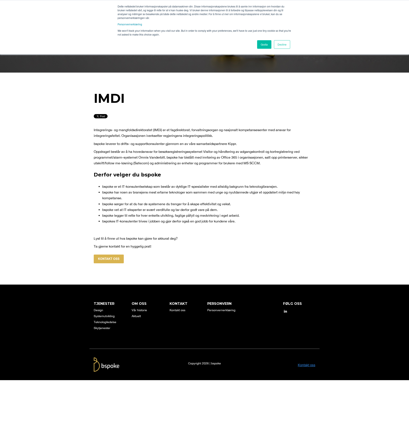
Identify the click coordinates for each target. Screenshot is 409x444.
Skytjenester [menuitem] (102, 328)
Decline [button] (282, 44)
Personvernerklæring (130, 24)
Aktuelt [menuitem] (136, 316)
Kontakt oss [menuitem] (177, 310)
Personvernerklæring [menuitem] (221, 310)
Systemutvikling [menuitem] (104, 316)
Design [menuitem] (98, 310)
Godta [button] (264, 44)
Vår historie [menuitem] (139, 310)
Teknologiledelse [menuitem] (105, 322)
